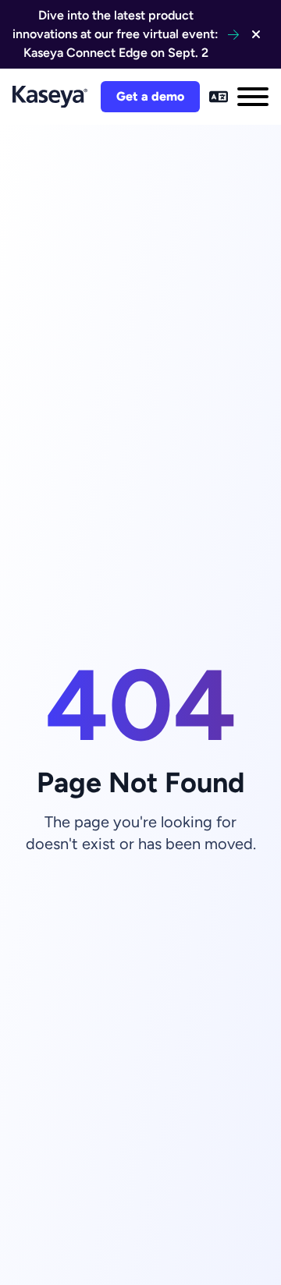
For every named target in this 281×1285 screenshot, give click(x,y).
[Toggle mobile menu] (253, 96)
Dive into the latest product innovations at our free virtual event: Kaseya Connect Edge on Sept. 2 (115, 34)
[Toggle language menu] (218, 96)
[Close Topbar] (256, 34)
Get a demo (150, 96)
